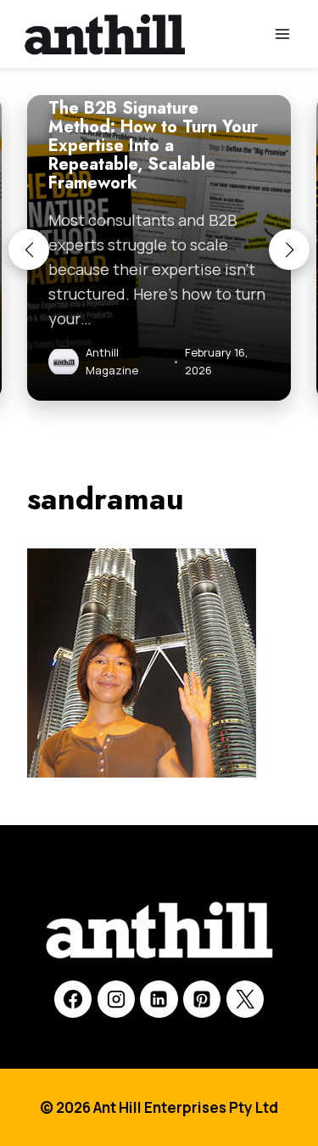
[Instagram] (116, 999)
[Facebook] (73, 999)
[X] (245, 999)
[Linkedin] (158, 999)
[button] (28, 249)
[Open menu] (282, 33)
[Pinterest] (201, 999)
